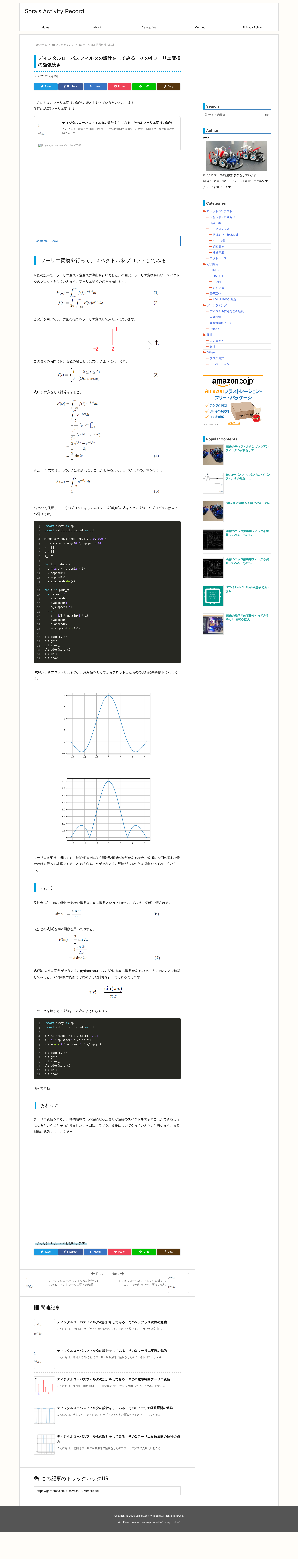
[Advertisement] (107, 197)
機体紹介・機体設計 (225, 234)
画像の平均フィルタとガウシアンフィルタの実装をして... (247, 448)
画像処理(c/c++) (220, 323)
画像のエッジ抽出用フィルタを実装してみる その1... (247, 533)
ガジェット (217, 340)
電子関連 (212, 264)
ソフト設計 (220, 240)
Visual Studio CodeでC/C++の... (248, 502)
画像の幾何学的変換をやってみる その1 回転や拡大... (249, 617)
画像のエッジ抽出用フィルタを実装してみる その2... (247, 561)
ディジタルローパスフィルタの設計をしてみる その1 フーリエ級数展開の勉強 (115, 1408)
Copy (175, 525)
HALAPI (218, 276)
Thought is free (171, 1522)
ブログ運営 (217, 358)
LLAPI (217, 281)
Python (214, 328)
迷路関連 (218, 252)
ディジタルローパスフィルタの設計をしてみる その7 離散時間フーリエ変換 (113, 1379)
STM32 (214, 270)
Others (211, 352)
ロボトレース (218, 258)
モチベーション (219, 364)
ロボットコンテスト (219, 211)
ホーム (43, 44)
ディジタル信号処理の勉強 (98, 44)
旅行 (212, 346)
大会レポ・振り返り (222, 217)
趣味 (209, 334)
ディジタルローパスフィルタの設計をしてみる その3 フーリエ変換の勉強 (112, 1351)
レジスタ (218, 287)
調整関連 (218, 246)
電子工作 (215, 293)
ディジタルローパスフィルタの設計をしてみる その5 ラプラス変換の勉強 (112, 1322)
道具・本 (215, 223)
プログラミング (65, 44)
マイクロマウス (219, 229)
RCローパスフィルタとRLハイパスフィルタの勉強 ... (248, 476)
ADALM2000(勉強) (225, 299)
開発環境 (215, 317)
